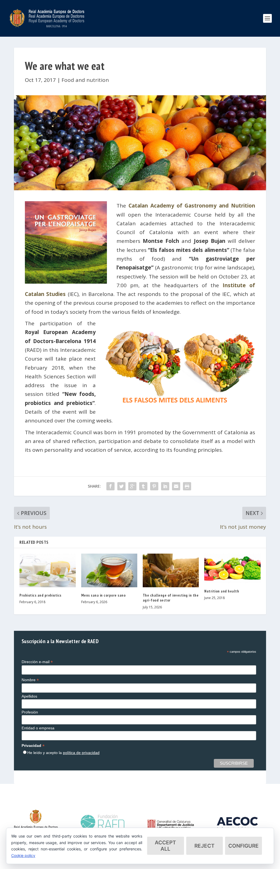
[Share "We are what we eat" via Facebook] (110, 486)
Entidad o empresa (38, 728)
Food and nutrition (85, 80)
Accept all (165, 845)
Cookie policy (23, 855)
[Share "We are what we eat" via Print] (187, 486)
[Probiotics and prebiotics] (47, 570)
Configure (243, 846)
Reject (204, 846)
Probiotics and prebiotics (40, 595)
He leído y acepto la (63, 752)
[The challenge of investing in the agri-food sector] (171, 570)
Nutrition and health (221, 591)
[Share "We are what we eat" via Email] (176, 486)
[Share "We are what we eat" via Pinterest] (154, 486)
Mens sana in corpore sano (103, 595)
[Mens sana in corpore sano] (109, 570)
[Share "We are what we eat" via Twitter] (121, 486)
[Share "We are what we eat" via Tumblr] (143, 486)
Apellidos (29, 696)
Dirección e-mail (37, 661)
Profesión (30, 712)
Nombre (30, 680)
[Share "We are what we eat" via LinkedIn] (165, 486)
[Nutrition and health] (232, 568)
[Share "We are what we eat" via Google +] (132, 486)
